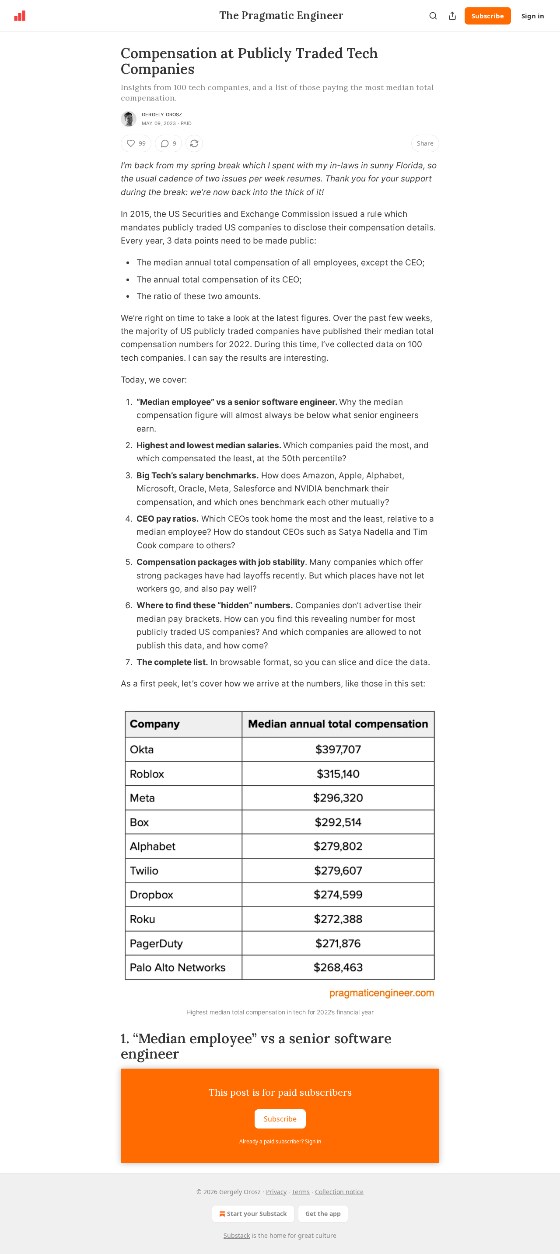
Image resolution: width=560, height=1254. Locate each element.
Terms (301, 1192)
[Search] (433, 15)
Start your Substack (257, 1213)
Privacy (276, 1192)
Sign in (533, 15)
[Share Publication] (452, 15)
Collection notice (339, 1192)
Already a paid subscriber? (280, 1141)
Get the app (323, 1213)
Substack (237, 1235)
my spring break (208, 165)
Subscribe (488, 15)
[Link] (109, 1046)
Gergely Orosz (162, 114)
